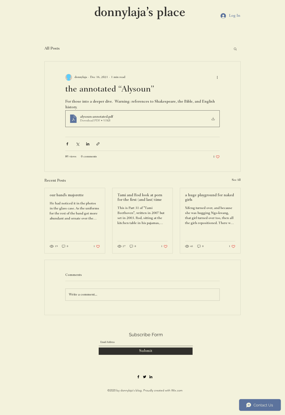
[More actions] (217, 77)
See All (236, 180)
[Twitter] (144, 377)
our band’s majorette (67, 195)
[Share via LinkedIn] (88, 144)
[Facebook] (138, 377)
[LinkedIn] (151, 377)
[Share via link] (98, 144)
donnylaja (120, 13)
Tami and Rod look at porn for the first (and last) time (139, 197)
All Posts (52, 49)
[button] (235, 48)
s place (166, 13)
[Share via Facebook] (67, 144)
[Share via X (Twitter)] (77, 144)
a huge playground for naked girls (209, 197)
